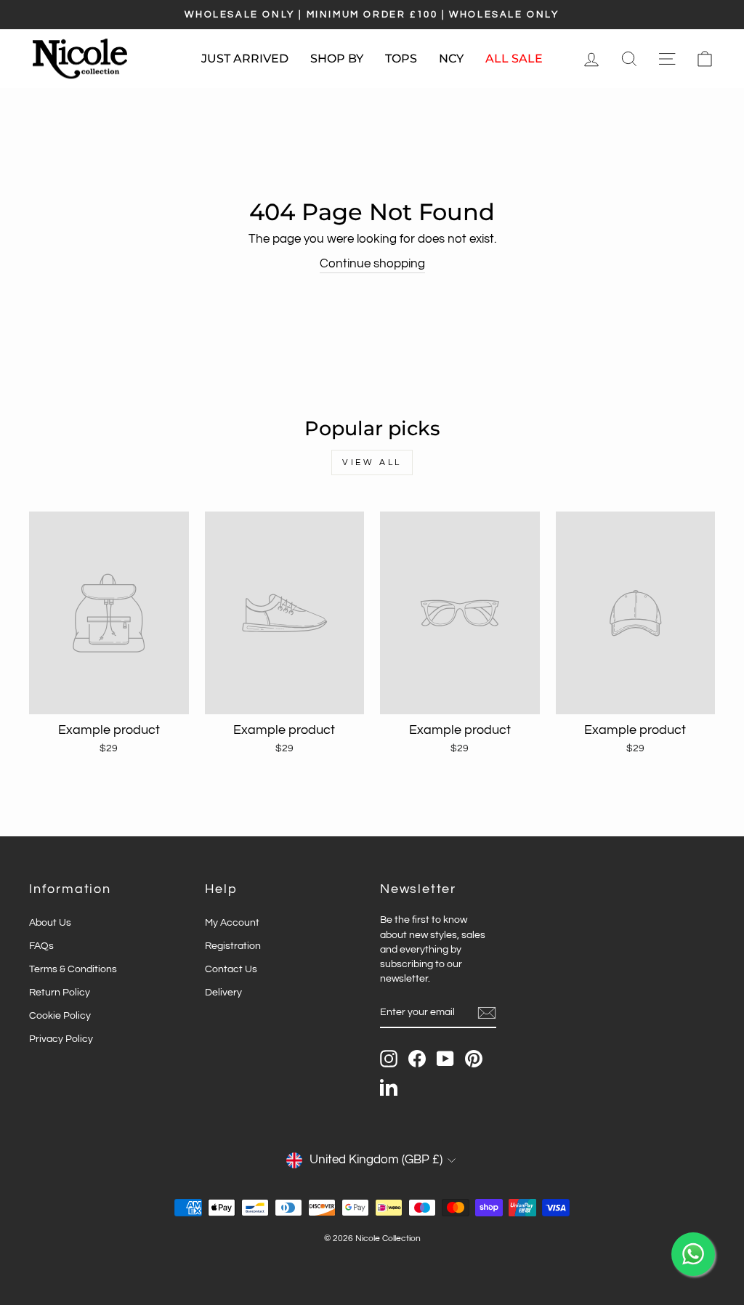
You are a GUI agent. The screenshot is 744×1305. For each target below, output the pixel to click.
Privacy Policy (61, 1038)
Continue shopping (372, 263)
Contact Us (231, 968)
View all (372, 462)
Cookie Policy (60, 1015)
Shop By (336, 58)
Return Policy (59, 992)
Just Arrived (244, 58)
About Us (50, 922)
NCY (451, 58)
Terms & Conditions (73, 968)
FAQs (41, 945)
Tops (401, 58)
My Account (232, 922)
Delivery (223, 992)
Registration (233, 945)
